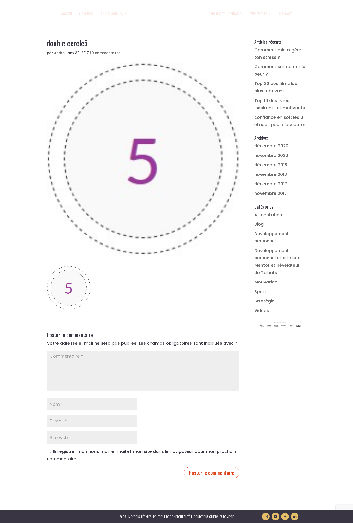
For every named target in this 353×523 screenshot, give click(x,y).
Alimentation (268, 215)
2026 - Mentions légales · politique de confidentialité (154, 516)
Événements (259, 14)
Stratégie (264, 301)
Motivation (265, 282)
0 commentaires (106, 52)
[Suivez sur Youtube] (275, 516)
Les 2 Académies (111, 14)
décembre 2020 (271, 146)
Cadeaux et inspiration (225, 14)
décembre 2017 (270, 184)
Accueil (67, 14)
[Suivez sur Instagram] (266, 516)
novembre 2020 (271, 155)
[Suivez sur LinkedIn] (294, 516)
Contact (285, 14)
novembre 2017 (270, 193)
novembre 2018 (270, 174)
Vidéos (261, 310)
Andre (59, 52)
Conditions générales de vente (214, 516)
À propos (86, 14)
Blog (259, 224)
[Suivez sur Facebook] (285, 516)
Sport (260, 292)
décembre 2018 (270, 165)
